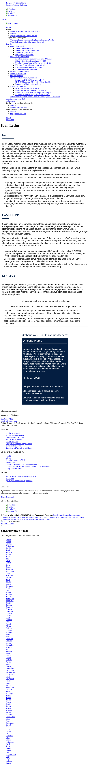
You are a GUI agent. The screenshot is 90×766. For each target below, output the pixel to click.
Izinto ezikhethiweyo (18, 86)
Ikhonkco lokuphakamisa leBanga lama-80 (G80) (33, 59)
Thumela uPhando (8, 497)
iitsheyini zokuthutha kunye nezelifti (23, 78)
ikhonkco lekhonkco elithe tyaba (27, 50)
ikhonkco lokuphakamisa (19, 57)
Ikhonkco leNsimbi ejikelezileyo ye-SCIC (25, 31)
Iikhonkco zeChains (76, 517)
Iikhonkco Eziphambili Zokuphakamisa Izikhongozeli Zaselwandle (35, 97)
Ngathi (8, 456)
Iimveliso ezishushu (60, 515)
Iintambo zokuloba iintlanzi (58, 517)
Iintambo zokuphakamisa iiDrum (13, 517)
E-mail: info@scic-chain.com (16, 5)
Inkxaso (13, 112)
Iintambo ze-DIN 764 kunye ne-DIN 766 (30, 80)
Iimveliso (9, 44)
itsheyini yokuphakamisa (19, 71)
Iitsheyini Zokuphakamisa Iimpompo (28, 67)
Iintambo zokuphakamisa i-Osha (13, 519)
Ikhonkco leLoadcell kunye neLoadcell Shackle (32, 95)
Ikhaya (8, 27)
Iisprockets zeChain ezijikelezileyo (28, 84)
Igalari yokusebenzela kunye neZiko (23, 36)
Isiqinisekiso (10, 101)
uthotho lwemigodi (17, 46)
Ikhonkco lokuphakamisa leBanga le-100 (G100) (33, 63)
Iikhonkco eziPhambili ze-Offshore (19, 448)
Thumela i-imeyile (7, 524)
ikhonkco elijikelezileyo (24, 48)
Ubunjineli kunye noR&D (15, 99)
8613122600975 (7, 419)
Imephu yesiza (74, 515)
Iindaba (13, 105)
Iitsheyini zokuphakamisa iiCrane (38, 519)
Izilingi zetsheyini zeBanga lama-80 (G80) (30, 61)
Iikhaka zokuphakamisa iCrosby (27, 88)
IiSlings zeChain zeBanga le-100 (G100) (30, 65)
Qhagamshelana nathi (18, 114)
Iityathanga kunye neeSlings (36, 517)
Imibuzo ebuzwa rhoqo (18, 107)
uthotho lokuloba (16, 76)
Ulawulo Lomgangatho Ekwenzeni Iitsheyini (27, 42)
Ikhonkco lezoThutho (18, 74)
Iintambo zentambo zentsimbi (26, 69)
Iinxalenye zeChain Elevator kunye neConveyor (33, 93)
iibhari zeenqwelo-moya (24, 53)
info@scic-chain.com (9, 421)
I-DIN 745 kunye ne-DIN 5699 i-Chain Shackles (33, 82)
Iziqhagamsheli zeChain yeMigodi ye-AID (31, 90)
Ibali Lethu (14, 34)
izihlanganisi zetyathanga (24, 55)
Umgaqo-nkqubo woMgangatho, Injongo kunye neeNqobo (32, 40)
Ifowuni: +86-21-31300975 (16, 3)
